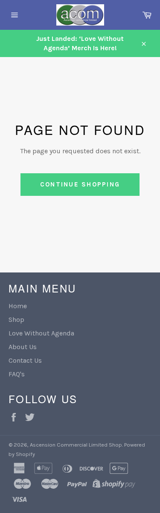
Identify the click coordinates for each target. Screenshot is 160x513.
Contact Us (25, 360)
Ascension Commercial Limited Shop (76, 444)
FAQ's (17, 374)
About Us (23, 347)
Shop (16, 319)
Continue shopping (80, 184)
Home (18, 306)
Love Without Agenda (41, 333)
